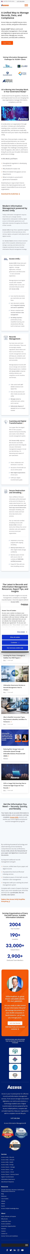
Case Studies (4, 1198)
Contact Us (4, 1233)
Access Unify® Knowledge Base (10, 1208)
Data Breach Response (7, 1182)
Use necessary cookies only (15, 647)
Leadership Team (6, 1221)
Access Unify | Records (7, 1157)
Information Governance (8, 1179)
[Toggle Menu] (26, 1245)
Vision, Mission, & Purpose (8, 1216)
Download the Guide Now (9, 194)
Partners (3, 1228)
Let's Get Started (15, 1023)
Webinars (5, 758)
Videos (3, 1203)
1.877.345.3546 (20, 1)
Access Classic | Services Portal (10, 1174)
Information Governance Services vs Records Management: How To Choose (14, 687)
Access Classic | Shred (7, 1172)
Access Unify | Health (7, 1162)
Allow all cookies (15, 637)
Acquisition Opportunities (8, 1226)
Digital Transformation (7, 1177)
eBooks (3, 1201)
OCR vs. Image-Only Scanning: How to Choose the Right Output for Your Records (14, 785)
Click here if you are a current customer (15, 1028)
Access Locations (6, 1224)
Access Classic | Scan (7, 1169)
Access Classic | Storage (8, 1167)
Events (3, 1206)
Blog (4, 660)
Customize (14, 642)
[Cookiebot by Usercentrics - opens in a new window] (21, 605)
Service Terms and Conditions (9, 1236)
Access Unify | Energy (7, 1164)
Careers (3, 1231)
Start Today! (7, 43)
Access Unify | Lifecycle (7, 1159)
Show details (21, 632)
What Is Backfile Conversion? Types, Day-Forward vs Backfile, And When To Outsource (15, 719)
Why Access (4, 1219)
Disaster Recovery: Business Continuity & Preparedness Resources (12, 1190)
